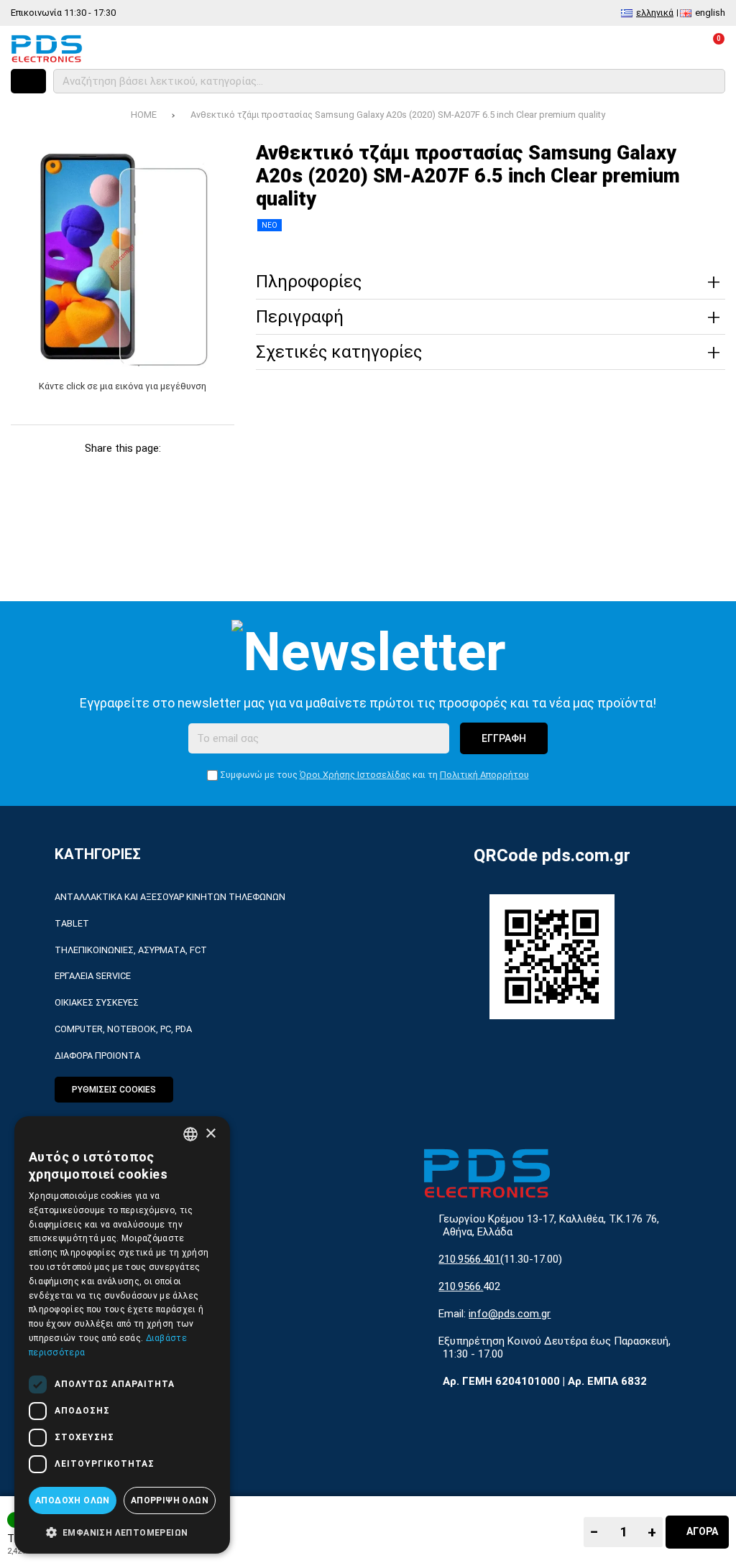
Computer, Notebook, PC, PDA (123, 1029)
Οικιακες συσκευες (97, 1002)
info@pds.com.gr (510, 1313)
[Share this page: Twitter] (69, 471)
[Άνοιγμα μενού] (28, 81)
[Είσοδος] (672, 48)
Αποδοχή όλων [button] (72, 1500)
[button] (122, 1531)
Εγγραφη (504, 738)
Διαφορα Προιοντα (97, 1055)
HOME (144, 114)
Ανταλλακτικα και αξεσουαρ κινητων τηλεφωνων (170, 896)
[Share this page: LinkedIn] (140, 471)
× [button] (210, 1133)
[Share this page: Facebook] (34, 471)
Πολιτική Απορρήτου (484, 774)
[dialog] (122, 1335)
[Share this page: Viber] (176, 471)
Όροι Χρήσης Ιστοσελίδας (355, 774)
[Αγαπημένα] (634, 48)
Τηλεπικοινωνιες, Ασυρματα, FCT (131, 950)
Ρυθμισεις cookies (114, 1090)
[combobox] (190, 1134)
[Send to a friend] (211, 471)
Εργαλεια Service (93, 975)
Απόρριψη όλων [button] (169, 1500)
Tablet (72, 923)
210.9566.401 (469, 1259)
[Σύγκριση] (595, 48)
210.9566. (460, 1286)
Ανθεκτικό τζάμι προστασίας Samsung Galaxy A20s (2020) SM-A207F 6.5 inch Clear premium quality (397, 114)
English (710, 12)
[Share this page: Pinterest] (105, 471)
